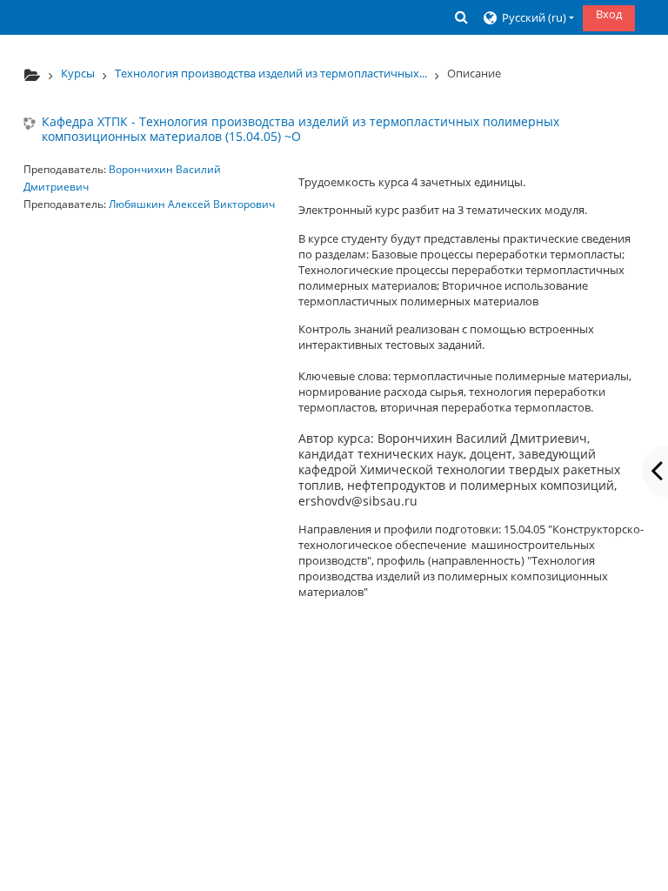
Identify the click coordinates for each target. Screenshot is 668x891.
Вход (609, 14)
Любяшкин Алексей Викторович (192, 204)
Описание (474, 73)
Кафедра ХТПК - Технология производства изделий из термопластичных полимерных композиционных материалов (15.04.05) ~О (300, 129)
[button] (461, 17)
